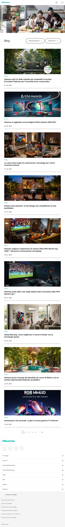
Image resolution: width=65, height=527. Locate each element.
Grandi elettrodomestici (9, 465)
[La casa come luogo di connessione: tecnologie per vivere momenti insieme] (32, 152)
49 (42, 432)
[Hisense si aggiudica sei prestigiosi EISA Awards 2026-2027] (32, 110)
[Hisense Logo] (27, 2)
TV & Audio (5, 455)
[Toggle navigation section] (62, 456)
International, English (11, 494)
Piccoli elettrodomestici (9, 470)
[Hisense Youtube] (21, 448)
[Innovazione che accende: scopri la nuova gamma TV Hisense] (32, 408)
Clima (4, 475)
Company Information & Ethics (9, 510)
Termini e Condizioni (6, 503)
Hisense (5, 484)
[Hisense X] (10, 448)
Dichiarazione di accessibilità (9, 507)
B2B (4, 479)
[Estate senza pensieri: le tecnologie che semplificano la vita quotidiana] (32, 195)
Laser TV (5, 460)
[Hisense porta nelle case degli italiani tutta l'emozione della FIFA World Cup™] (32, 281)
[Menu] (62, 3)
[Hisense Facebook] (4, 448)
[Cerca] (59, 3)
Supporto (5, 489)
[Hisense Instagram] (16, 448)
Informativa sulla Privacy (7, 500)
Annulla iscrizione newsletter (8, 517)
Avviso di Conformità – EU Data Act (10, 514)
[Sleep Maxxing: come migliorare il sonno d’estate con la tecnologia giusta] (32, 324)
